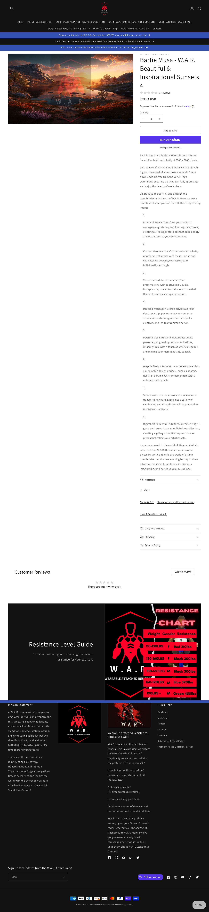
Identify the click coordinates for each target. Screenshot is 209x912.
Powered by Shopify (124, 904)
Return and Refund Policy (171, 741)
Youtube (162, 729)
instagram (163, 717)
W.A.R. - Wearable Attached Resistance (99, 904)
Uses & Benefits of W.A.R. (153, 514)
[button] (11, 8)
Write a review (183, 572)
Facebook (163, 712)
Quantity (144, 112)
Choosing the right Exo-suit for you (175, 502)
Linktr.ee (162, 735)
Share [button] (147, 489)
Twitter (161, 723)
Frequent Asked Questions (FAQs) (175, 746)
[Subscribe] (63, 877)
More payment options (170, 147)
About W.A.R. (147, 502)
